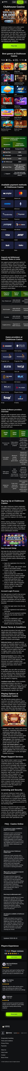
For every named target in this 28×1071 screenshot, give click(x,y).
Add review (14, 957)
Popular (3, 60)
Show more (14, 1014)
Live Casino (10, 60)
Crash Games (16, 60)
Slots (23, 60)
